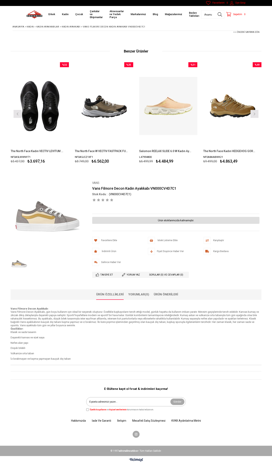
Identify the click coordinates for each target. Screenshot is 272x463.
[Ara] (220, 14)
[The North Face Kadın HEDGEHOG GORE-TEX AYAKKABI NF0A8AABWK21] (232, 105)
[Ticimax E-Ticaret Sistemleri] (136, 460)
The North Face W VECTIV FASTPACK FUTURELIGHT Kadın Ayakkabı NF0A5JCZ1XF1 (101, 151)
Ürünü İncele (53, 113)
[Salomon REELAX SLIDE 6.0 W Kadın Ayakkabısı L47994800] (168, 105)
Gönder (177, 401)
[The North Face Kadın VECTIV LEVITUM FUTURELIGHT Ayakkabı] (40, 105)
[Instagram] (136, 434)
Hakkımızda (78, 420)
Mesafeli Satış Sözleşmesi (148, 420)
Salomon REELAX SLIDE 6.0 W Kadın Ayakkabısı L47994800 (166, 151)
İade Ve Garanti (101, 420)
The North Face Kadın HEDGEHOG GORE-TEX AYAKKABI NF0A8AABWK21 (230, 151)
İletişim (121, 420)
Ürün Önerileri (166, 294)
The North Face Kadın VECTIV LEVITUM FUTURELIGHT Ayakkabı (37, 151)
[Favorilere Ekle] (39, 113)
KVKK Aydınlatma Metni (186, 420)
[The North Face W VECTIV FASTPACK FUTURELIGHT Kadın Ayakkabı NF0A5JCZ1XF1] (104, 105)
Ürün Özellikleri (110, 294)
